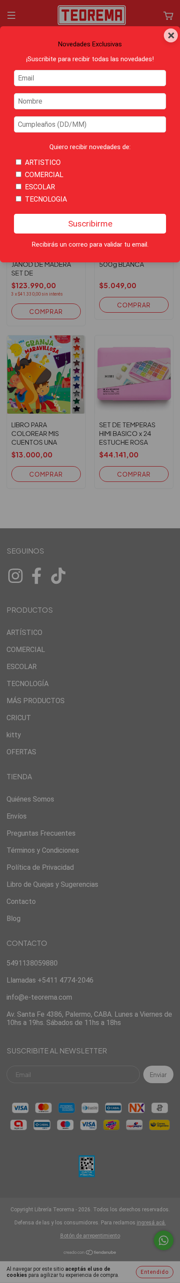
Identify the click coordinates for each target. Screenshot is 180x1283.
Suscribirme (90, 224)
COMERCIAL (44, 175)
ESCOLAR (40, 187)
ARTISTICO (43, 162)
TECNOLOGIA (46, 199)
